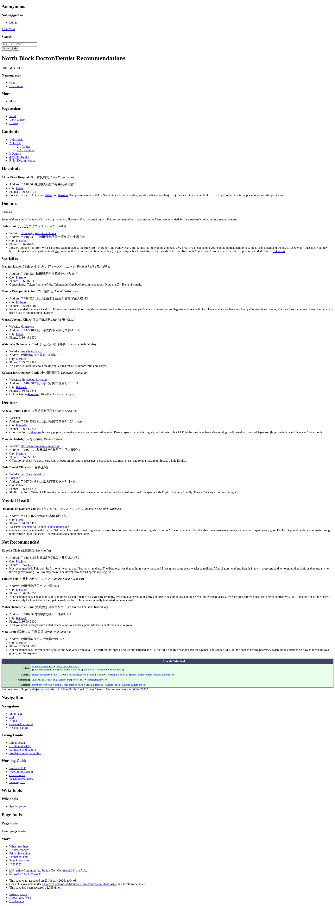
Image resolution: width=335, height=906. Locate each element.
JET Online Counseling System (48, 679)
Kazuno (63, 195)
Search (7, 36)
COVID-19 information (65, 674)
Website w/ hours (45, 233)
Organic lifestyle (94, 684)
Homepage (27, 233)
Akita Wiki (8, 29)
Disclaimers (16, 901)
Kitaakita (21, 240)
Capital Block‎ (86, 669)
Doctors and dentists (43, 666)
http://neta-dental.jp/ (33, 474)
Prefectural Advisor (97, 679)
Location (41, 379)
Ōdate (19, 485)
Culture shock (112, 684)
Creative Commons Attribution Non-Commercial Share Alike (79, 884)
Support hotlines (76, 679)
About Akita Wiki (20, 897)
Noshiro (21, 359)
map (79, 421)
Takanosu (279, 251)
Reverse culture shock (133, 684)
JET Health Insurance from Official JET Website (149, 674)
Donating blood (114, 674)
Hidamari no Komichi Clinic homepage (45, 526)
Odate (19, 188)
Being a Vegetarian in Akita (68, 684)
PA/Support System (42, 684)
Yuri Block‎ (102, 669)
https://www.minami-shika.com (40, 446)
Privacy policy (18, 894)
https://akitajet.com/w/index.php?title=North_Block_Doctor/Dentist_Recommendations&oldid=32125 (84, 689)
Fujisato (21, 302)
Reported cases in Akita (90, 674)
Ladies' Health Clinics (67, 666)
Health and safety (41, 674)
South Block (116, 669)
